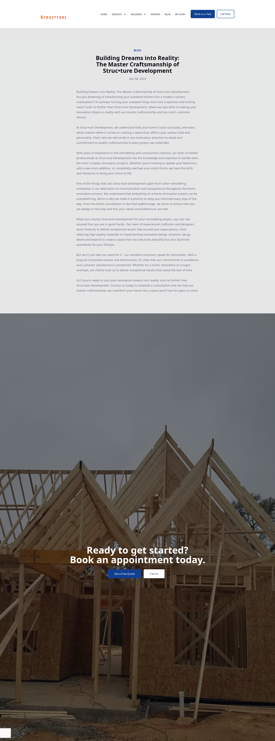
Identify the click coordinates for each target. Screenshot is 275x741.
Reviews (155, 14)
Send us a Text (202, 14)
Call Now (225, 14)
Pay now (180, 14)
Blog (168, 14)
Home (104, 14)
